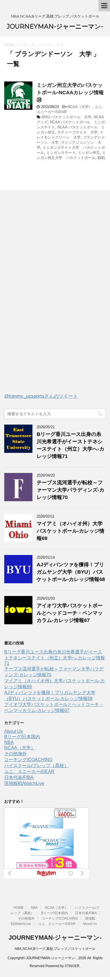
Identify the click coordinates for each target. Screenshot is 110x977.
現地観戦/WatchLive (24, 783)
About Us (13, 731)
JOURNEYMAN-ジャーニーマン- (55, 26)
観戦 (101, 158)
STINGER (72, 966)
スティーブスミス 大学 (77, 132)
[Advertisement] (46, 296)
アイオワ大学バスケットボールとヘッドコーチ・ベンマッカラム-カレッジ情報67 (70, 613)
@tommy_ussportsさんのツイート (41, 396)
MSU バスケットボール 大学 (66, 117)
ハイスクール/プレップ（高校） (36, 765)
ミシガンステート (61, 152)
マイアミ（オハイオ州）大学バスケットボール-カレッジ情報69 (70, 531)
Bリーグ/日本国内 (22, 736)
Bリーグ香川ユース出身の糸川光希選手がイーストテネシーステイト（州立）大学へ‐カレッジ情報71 (54, 657)
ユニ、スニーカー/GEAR (29, 771)
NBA (9, 742)
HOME (19, 908)
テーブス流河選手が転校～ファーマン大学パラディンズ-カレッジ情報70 (70, 490)
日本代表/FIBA (19, 777)
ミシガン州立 (89, 152)
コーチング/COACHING (28, 759)
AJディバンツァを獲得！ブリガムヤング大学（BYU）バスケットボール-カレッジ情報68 (71, 572)
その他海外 (15, 753)
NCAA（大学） (79, 107)
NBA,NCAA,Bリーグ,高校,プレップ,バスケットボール (55, 949)
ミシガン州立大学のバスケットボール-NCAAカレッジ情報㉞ (70, 92)
